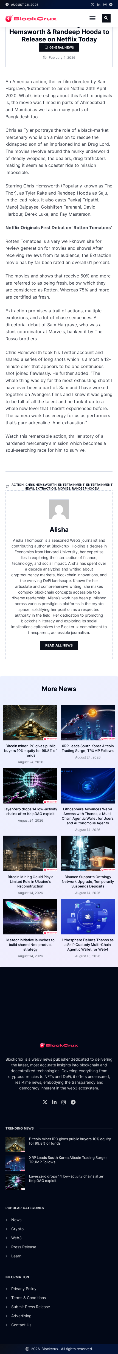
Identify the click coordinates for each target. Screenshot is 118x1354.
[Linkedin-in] (98, 4)
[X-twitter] (92, 4)
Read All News (59, 645)
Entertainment (71, 485)
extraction (46, 488)
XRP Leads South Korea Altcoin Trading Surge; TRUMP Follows (88, 748)
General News (61, 47)
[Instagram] (104, 4)
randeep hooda (85, 488)
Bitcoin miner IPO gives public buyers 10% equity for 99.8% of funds (30, 750)
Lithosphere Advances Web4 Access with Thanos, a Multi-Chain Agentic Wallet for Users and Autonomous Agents (88, 816)
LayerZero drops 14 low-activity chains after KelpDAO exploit (30, 811)
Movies (64, 488)
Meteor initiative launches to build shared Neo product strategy (30, 944)
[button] (92, 18)
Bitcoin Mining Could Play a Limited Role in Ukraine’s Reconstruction (30, 881)
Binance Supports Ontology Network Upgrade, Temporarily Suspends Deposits (88, 881)
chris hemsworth (41, 485)
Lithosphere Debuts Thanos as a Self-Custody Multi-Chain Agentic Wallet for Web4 (88, 944)
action (18, 485)
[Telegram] (111, 4)
